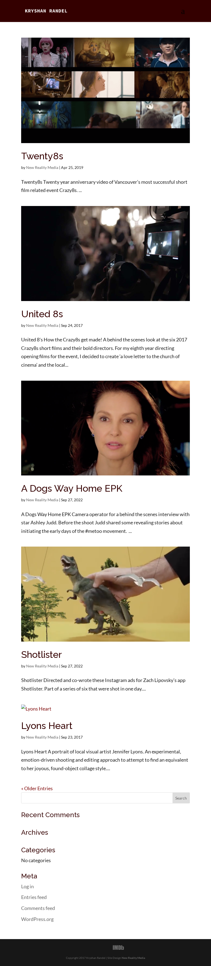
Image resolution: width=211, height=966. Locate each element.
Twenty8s (42, 156)
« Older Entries (37, 788)
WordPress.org (37, 919)
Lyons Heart (47, 725)
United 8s (42, 313)
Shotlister (41, 654)
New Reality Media (42, 167)
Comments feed (38, 908)
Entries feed (34, 897)
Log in (27, 886)
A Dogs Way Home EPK (71, 488)
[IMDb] (118, 947)
